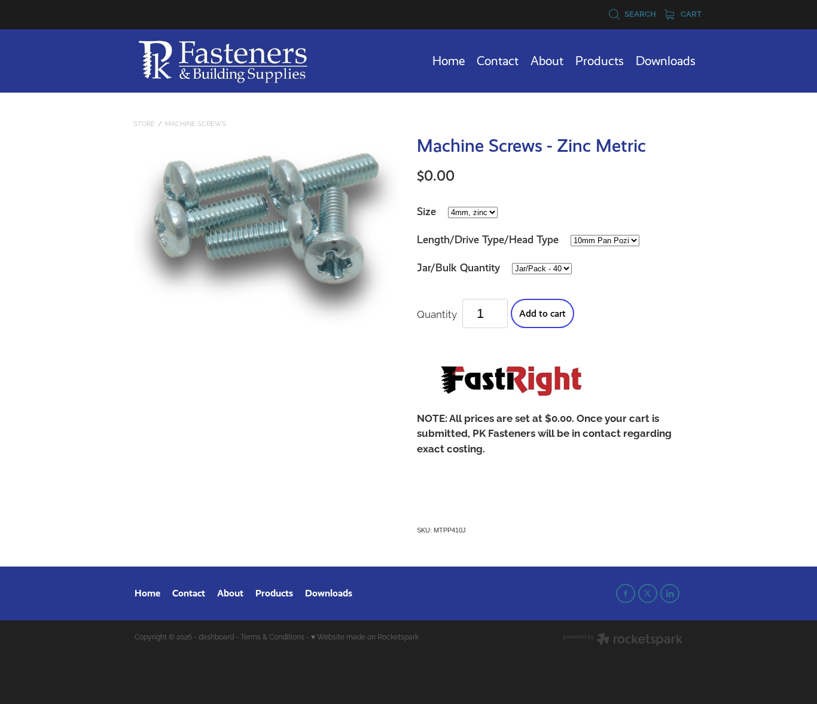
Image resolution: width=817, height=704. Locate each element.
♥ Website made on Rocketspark (365, 636)
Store (144, 123)
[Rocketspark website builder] (622, 640)
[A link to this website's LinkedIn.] (669, 593)
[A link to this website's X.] (647, 593)
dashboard (216, 636)
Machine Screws (195, 123)
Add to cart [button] (542, 313)
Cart (690, 13)
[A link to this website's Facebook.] (625, 593)
